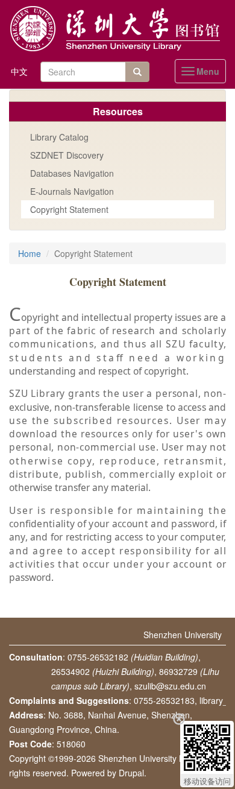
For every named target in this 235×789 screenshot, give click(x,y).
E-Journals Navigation (72, 191)
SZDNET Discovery (67, 155)
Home (29, 253)
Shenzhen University (182, 635)
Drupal (131, 773)
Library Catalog (59, 137)
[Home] (117, 29)
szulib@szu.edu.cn (170, 686)
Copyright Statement (69, 209)
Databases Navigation (72, 173)
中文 (19, 71)
